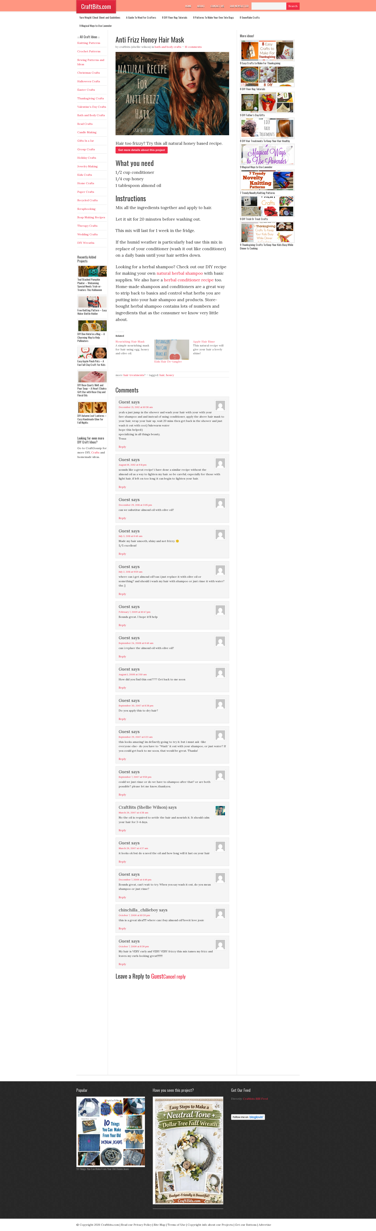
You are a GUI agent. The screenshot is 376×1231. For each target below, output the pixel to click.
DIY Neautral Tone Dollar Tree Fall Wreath (174, 1206)
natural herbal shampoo (180, 273)
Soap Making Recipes (91, 217)
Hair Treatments (133, 375)
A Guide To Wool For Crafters (141, 17)
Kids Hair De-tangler (168, 361)
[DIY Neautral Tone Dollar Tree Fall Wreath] (189, 1203)
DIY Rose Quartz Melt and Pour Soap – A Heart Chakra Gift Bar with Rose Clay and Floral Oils (91, 390)
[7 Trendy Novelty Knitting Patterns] (267, 190)
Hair (161, 375)
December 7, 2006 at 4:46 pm (135, 879)
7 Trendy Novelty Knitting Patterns (257, 193)
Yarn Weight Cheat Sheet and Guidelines (99, 17)
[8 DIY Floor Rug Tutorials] (267, 86)
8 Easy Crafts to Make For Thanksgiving (260, 63)
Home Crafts (85, 183)
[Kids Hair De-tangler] (171, 350)
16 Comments (193, 47)
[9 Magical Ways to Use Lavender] (267, 164)
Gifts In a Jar (85, 140)
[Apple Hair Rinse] (212, 347)
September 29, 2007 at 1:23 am (136, 736)
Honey (170, 375)
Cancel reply (174, 976)
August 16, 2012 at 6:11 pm (132, 464)
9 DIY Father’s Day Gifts (252, 115)
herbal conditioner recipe (189, 280)
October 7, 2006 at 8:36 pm (134, 946)
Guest (157, 976)
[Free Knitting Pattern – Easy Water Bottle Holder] (93, 307)
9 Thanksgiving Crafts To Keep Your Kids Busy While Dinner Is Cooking (266, 246)
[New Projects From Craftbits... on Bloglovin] (248, 1119)
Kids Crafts (84, 175)
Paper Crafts (85, 192)
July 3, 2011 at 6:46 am (130, 536)
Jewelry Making (87, 166)
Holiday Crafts (86, 158)
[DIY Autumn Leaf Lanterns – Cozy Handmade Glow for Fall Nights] (93, 413)
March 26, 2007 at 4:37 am (133, 848)
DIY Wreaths (85, 243)
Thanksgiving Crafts (90, 98)
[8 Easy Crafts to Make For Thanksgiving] (267, 60)
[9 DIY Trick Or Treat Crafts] (267, 216)
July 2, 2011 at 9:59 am (130, 571)
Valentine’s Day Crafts (91, 107)
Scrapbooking (86, 209)
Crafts (95, 452)
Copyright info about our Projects (210, 1224)
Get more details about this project (141, 149)
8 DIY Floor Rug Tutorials (174, 17)
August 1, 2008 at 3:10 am (133, 674)
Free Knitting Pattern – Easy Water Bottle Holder (92, 312)
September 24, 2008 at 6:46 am (136, 643)
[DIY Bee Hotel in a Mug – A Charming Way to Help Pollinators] (93, 331)
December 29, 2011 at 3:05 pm (135, 504)
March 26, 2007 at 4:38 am (133, 812)
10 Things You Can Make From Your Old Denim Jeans (102, 1169)
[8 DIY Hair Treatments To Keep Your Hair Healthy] (267, 138)
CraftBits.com (96, 6)
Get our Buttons (246, 1224)
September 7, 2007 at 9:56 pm (135, 776)
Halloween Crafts (88, 81)
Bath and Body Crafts (168, 47)
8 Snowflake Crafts (250, 17)
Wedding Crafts (87, 234)
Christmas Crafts (88, 72)
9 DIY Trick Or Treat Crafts (254, 219)
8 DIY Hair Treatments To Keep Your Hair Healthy (265, 141)
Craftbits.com (110, 1224)
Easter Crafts (86, 90)
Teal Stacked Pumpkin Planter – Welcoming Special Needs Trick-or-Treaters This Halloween (89, 284)
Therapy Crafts (87, 226)
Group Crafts (86, 149)
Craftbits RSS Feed (255, 1098)
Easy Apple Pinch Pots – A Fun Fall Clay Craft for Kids (91, 363)
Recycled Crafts (87, 200)
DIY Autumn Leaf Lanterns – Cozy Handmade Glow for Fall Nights (92, 418)
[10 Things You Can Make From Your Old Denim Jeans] (111, 1166)
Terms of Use (176, 1224)
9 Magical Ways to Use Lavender (95, 26)
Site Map (159, 1224)
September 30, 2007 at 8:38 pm (136, 705)
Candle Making (87, 132)
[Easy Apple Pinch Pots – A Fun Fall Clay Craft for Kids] (93, 358)
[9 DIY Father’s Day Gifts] (267, 112)
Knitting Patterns (88, 43)
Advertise (265, 1224)
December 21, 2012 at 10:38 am (136, 407)
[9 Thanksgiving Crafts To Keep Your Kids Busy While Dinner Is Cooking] (267, 242)
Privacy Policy (143, 1224)
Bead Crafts (85, 124)
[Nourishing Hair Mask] (135, 347)
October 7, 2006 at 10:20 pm (134, 915)
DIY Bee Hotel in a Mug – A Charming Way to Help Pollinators (91, 337)
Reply (122, 447)
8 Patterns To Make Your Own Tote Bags (213, 17)
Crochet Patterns (88, 51)
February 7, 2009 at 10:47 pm (134, 611)
